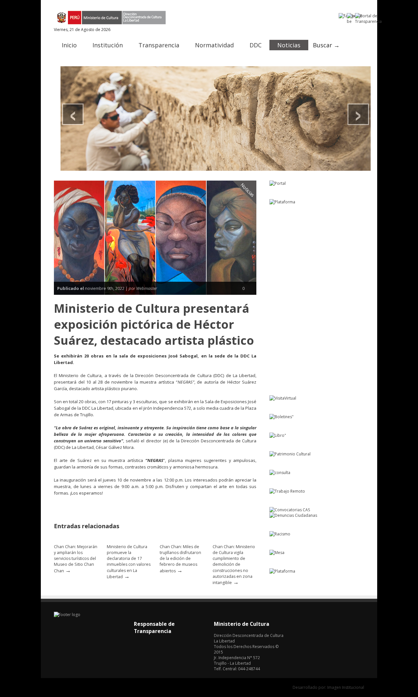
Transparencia (158, 45)
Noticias (288, 45)
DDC (255, 45)
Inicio (69, 45)
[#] (215, 118)
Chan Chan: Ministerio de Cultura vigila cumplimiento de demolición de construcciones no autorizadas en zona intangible (234, 564)
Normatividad (214, 45)
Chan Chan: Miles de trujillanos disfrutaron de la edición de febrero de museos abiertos (180, 559)
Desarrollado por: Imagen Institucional (328, 687)
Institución (107, 45)
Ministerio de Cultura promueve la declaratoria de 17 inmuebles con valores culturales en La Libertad (129, 561)
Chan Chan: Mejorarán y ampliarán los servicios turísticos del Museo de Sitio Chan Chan (75, 559)
